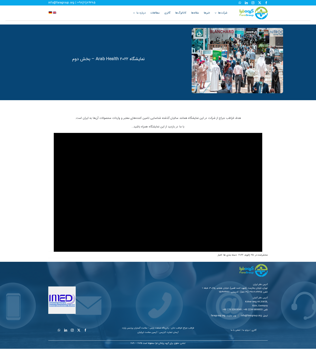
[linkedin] (246, 2)
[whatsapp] (240, 2)
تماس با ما (235, 330)
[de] (50, 13)
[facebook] (266, 2)
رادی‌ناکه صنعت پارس (159, 328)
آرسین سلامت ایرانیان (147, 332)
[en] (54, 13)
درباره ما (246, 330)
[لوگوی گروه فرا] (254, 8)
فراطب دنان (176, 328)
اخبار (220, 255)
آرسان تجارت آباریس (168, 332)
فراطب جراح (188, 328)
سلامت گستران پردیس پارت (135, 328)
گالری (254, 330)
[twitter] (259, 2)
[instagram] (252, 2)
